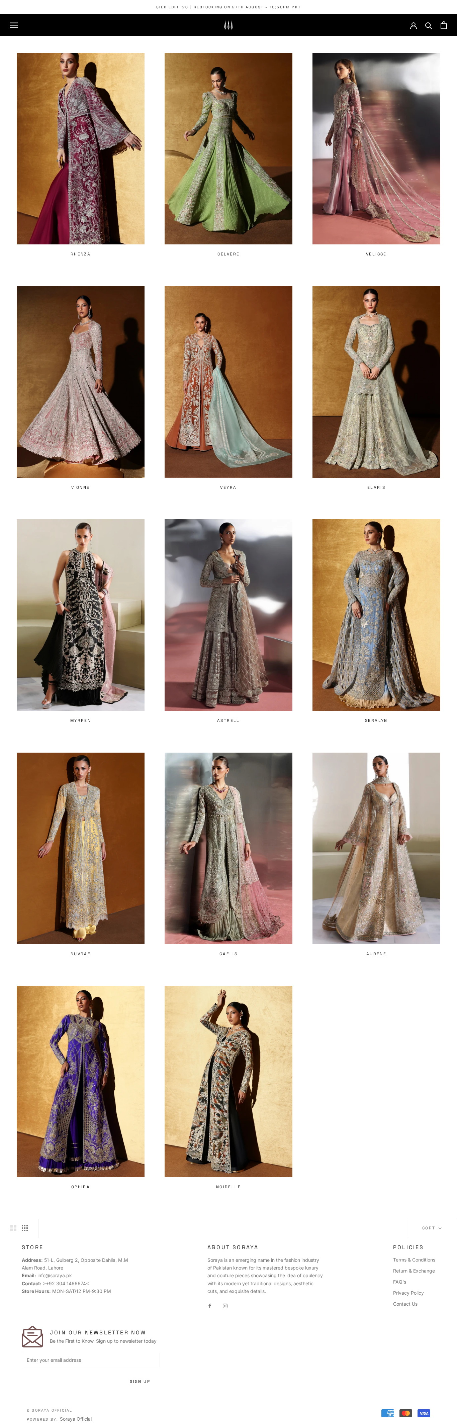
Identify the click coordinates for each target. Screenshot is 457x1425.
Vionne (80, 487)
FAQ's (399, 1282)
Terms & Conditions (414, 1260)
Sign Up (140, 1381)
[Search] (428, 25)
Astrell (228, 720)
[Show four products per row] (25, 1228)
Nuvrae (81, 954)
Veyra (228, 487)
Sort (429, 1228)
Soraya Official (76, 1419)
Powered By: (43, 1419)
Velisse (376, 254)
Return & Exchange (414, 1271)
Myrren (80, 720)
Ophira (80, 1187)
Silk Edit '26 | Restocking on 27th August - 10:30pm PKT (228, 7)
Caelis (228, 954)
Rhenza (81, 254)
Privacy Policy (408, 1293)
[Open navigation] (14, 25)
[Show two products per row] (13, 1228)
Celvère (228, 254)
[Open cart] (444, 25)
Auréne (376, 954)
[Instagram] (225, 1305)
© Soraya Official (49, 1410)
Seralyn (376, 720)
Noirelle (228, 1187)
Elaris (376, 487)
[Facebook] (209, 1305)
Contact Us (405, 1304)
